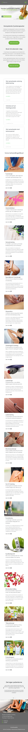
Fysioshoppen (10, 657)
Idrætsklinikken (10, 208)
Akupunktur (9, 311)
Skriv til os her (14, 42)
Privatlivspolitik (14, 727)
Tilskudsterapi (10, 623)
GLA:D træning (10, 484)
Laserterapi (9, 380)
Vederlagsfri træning (12, 345)
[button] (25, 2)
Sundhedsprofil (10, 554)
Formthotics (9, 518)
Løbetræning (10, 415)
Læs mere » (8, 96)
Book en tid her (14, 65)
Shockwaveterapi (11, 449)
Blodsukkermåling (11, 589)
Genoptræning (10, 242)
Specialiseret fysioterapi (13, 277)
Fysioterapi (9, 174)
